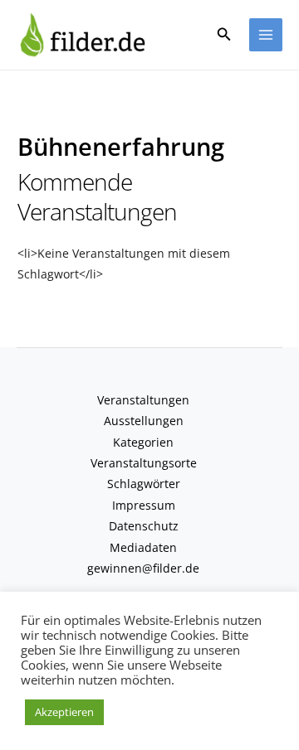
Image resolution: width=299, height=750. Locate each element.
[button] (224, 35)
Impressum (143, 505)
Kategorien (143, 442)
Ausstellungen (144, 420)
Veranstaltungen (143, 400)
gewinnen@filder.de (143, 568)
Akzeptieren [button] (64, 711)
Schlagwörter (143, 483)
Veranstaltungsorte (144, 463)
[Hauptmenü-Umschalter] (266, 35)
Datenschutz (144, 526)
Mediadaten (143, 547)
